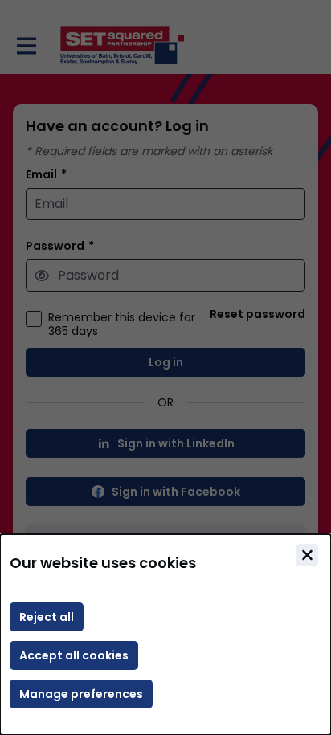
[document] (165, 634)
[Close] (307, 555)
